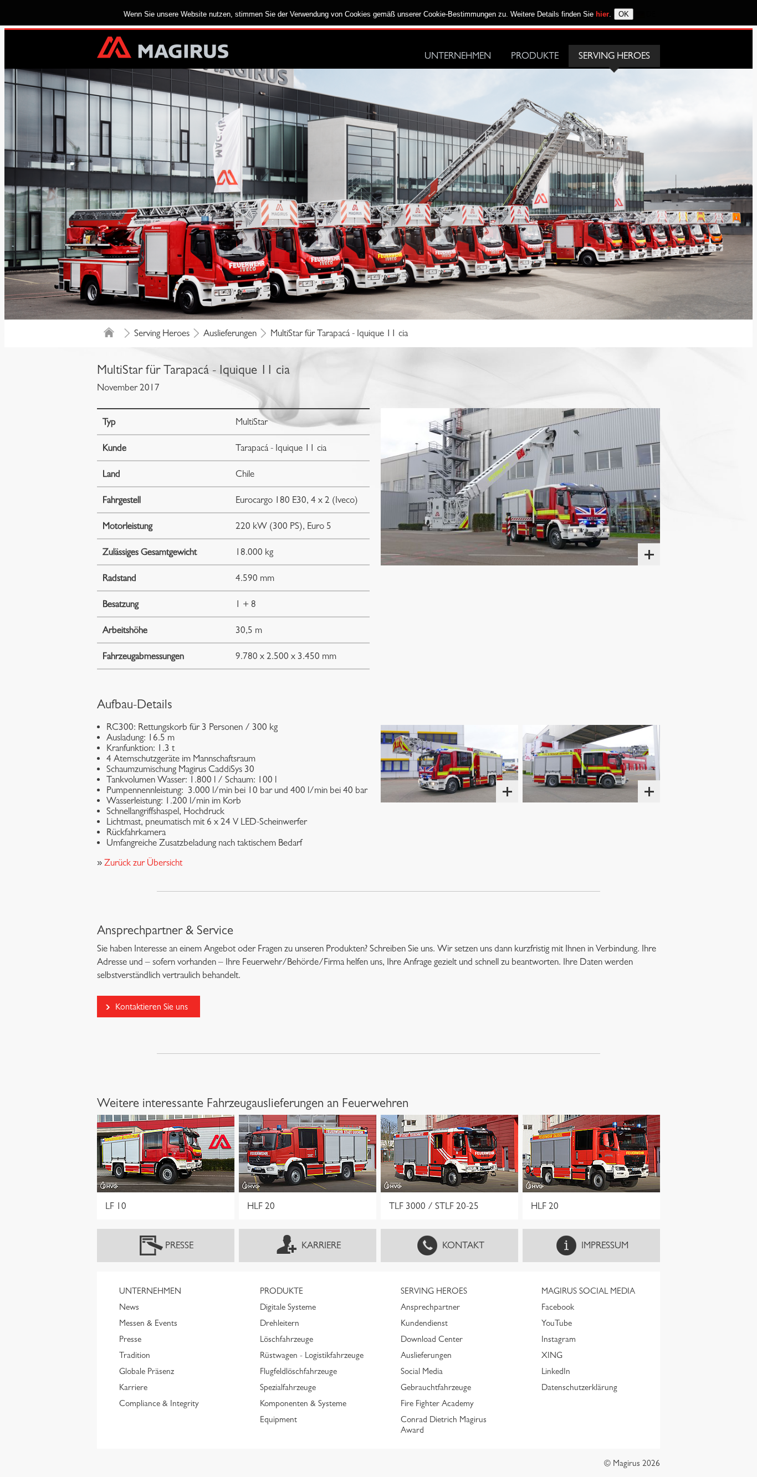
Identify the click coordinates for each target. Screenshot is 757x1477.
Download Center (432, 1339)
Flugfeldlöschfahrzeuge (298, 1371)
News (129, 1307)
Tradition (134, 1355)
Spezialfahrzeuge (288, 1387)
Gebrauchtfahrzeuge (436, 1387)
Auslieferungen (230, 333)
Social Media (422, 1371)
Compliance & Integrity (159, 1403)
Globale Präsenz (146, 1371)
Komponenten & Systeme (303, 1403)
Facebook (557, 1307)
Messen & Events (148, 1323)
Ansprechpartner (430, 1307)
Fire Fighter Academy (437, 1403)
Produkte (535, 55)
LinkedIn (555, 1371)
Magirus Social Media (588, 1291)
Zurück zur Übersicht (142, 862)
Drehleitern (279, 1323)
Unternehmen (457, 55)
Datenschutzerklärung (579, 1387)
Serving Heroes (614, 55)
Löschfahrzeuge (286, 1339)
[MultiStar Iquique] (520, 486)
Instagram (558, 1339)
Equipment (278, 1419)
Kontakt (463, 1245)
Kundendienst (424, 1323)
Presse (179, 1245)
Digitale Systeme (288, 1307)
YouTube (556, 1323)
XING (551, 1355)
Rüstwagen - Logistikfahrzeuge (312, 1355)
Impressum (604, 1245)
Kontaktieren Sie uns (151, 1006)
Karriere (321, 1245)
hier (602, 14)
